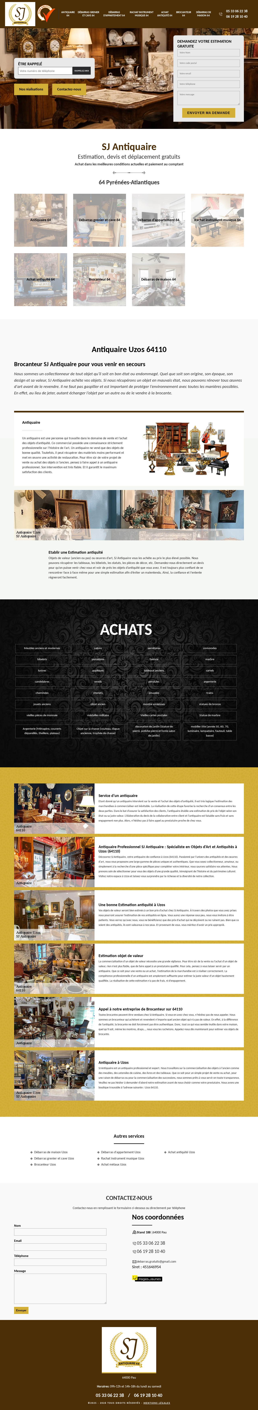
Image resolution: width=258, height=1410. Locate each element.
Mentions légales (157, 1403)
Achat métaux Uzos (113, 1164)
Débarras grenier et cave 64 (88, 14)
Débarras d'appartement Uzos (120, 1152)
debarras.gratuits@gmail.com (156, 1261)
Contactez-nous (69, 89)
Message (20, 1271)
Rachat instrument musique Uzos (122, 1158)
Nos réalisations (31, 89)
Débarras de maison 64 (203, 14)
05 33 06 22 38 (237, 11)
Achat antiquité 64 (164, 14)
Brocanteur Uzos (45, 1164)
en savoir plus (40, 245)
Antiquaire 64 (68, 14)
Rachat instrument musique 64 (141, 14)
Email (18, 1241)
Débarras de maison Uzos (51, 1152)
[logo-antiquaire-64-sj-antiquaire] (20, 14)
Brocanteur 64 (183, 14)
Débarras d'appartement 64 (114, 14)
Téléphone (21, 1256)
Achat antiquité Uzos (181, 1152)
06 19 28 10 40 (237, 17)
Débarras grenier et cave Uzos (54, 1158)
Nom (17, 1226)
